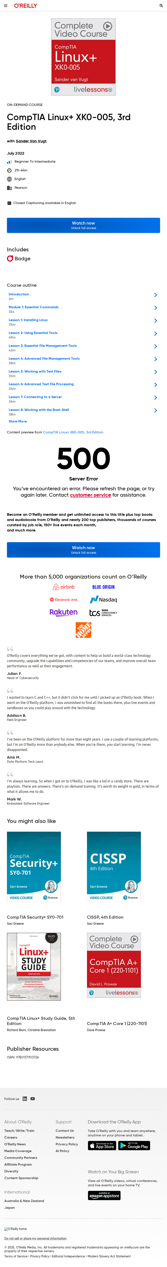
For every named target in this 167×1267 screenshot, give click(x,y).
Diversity (11, 1171)
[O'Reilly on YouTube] (32, 1099)
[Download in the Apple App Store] (102, 1149)
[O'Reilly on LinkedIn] (25, 1099)
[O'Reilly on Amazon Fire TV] (104, 1199)
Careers (10, 1137)
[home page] (25, 5)
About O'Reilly (18, 1121)
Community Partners (20, 1157)
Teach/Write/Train (19, 1130)
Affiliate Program (18, 1164)
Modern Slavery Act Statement (109, 1256)
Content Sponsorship (21, 1178)
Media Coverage (18, 1151)
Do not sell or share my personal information (35, 1238)
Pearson (21, 188)
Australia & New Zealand (24, 1201)
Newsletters (65, 1137)
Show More (18, 421)
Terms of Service (15, 1256)
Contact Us (65, 1130)
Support (64, 1121)
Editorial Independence (68, 1256)
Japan (9, 1207)
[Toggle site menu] (5, 5)
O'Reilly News (15, 1144)
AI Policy (62, 1151)
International (17, 1192)
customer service (90, 495)
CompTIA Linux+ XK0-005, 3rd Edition (73, 432)
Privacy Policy (67, 1144)
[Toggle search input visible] (161, 5)
